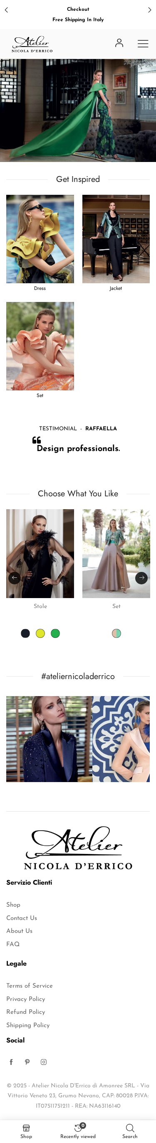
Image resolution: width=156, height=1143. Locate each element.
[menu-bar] (143, 43)
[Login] (119, 43)
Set (116, 606)
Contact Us (21, 918)
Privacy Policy (25, 999)
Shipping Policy (28, 1026)
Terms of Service (29, 986)
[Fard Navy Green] (116, 633)
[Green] (55, 633)
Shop (13, 905)
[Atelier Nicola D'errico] (32, 44)
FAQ (13, 945)
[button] (14, 578)
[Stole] (40, 553)
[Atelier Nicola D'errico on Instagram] (44, 1063)
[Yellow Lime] (40, 633)
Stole (40, 606)
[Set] (116, 553)
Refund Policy (25, 1012)
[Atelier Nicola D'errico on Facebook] (11, 1063)
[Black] (25, 633)
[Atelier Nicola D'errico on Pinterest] (27, 1063)
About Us (19, 931)
